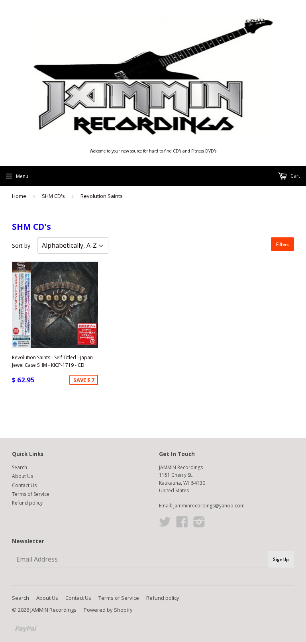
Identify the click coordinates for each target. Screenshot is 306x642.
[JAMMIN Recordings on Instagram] (199, 524)
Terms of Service (30, 494)
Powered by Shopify (108, 609)
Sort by (21, 245)
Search (19, 467)
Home (19, 196)
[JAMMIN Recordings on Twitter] (165, 524)
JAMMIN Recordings (53, 609)
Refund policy (27, 502)
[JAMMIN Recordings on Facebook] (182, 524)
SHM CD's (53, 196)
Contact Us (24, 485)
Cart (294, 175)
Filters (282, 244)
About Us (22, 476)
